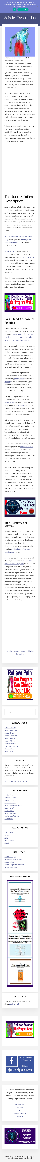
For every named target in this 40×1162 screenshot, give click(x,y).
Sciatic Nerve (9, 819)
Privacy (7, 835)
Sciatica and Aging (10, 857)
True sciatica (9, 251)
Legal (6, 838)
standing (8, 382)
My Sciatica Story (20, 651)
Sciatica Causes (9, 733)
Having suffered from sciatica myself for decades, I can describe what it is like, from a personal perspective (19, 337)
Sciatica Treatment (11, 736)
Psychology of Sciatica (12, 816)
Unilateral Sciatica (10, 800)
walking (21, 405)
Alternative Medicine (11, 746)
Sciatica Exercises (10, 813)
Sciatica (9, 651)
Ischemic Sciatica (10, 797)
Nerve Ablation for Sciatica (13, 859)
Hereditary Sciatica (11, 867)
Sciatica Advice (9, 811)
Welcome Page (9, 832)
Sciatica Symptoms (11, 730)
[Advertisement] (20, 165)
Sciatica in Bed (9, 862)
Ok (14, 10)
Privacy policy (22, 10)
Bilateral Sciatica (10, 803)
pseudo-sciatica (28, 257)
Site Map (7, 843)
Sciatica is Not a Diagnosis (13, 805)
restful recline (10, 402)
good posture (19, 379)
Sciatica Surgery (10, 738)
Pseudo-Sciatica (10, 741)
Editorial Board (9, 840)
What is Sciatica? (10, 728)
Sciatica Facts (9, 795)
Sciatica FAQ (9, 751)
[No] (37, 6)
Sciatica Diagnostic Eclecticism (14, 865)
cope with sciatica (26, 447)
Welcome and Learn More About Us (16, 781)
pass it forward (14, 1004)
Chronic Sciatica (10, 749)
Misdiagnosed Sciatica (12, 743)
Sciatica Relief (9, 808)
